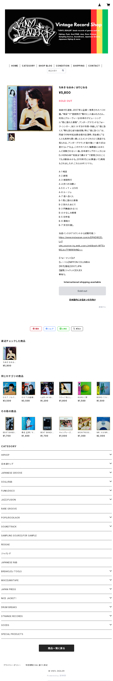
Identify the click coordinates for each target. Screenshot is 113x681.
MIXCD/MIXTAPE (10, 580)
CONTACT (94, 65)
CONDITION (62, 65)
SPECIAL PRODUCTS (12, 634)
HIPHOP (5, 455)
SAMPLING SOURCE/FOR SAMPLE (19, 535)
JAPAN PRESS (8, 589)
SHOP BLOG (45, 65)
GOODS (5, 625)
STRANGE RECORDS (12, 616)
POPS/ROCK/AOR (10, 517)
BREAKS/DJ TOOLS (11, 571)
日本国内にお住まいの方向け (82, 299)
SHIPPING (78, 65)
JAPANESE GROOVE (11, 473)
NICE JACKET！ (9, 598)
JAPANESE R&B (9, 562)
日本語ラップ (7, 464)
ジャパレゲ (6, 553)
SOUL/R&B (6, 482)
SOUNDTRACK (9, 526)
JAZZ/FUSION (8, 499)
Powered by (53, 676)
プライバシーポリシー (12, 665)
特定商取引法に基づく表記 (37, 665)
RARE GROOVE (9, 508)
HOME (14, 65)
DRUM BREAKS (9, 607)
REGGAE (5, 544)
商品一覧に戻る (56, 648)
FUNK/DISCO (8, 490)
